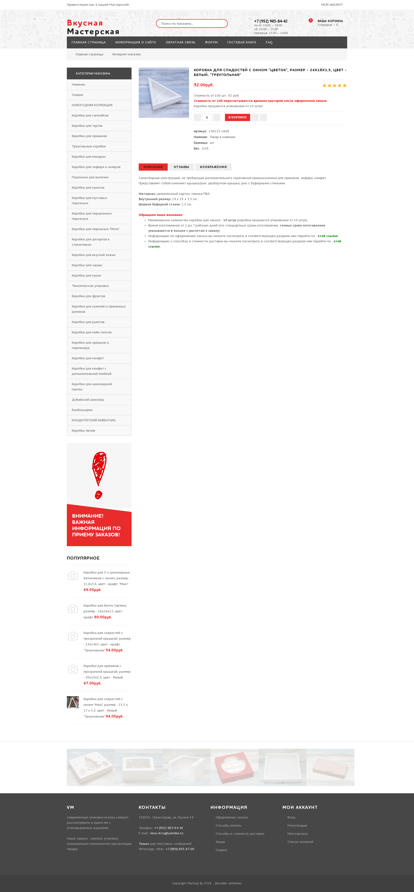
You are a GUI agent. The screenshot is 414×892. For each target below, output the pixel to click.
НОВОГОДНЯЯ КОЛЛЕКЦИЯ (92, 105)
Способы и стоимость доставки (240, 834)
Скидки (77, 95)
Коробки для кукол (86, 275)
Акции (220, 842)
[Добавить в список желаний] (255, 117)
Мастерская (93, 27)
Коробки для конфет (88, 358)
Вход (291, 817)
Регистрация (297, 825)
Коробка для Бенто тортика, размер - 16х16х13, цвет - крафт (105, 611)
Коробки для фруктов (88, 296)
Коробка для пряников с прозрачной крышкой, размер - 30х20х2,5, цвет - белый (107, 671)
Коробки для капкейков (90, 115)
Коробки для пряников (89, 136)
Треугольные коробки (89, 146)
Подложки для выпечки (90, 177)
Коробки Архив (83, 431)
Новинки (78, 84)
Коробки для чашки (87, 265)
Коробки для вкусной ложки (93, 255)
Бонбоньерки (82, 410)
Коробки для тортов (87, 126)
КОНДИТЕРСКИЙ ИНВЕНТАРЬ (94, 420)
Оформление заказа (232, 817)
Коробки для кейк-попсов (92, 332)
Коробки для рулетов (88, 322)
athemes (235, 883)
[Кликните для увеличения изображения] (164, 93)
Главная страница (89, 54)
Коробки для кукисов (88, 187)
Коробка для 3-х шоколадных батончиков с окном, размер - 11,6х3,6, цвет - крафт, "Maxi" (107, 578)
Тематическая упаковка (90, 286)
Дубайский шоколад (88, 400)
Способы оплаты (229, 825)
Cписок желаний (300, 842)
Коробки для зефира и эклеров (96, 167)
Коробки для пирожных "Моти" (95, 229)
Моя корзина (298, 834)
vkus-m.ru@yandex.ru (166, 833)
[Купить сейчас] (263, 117)
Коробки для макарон (89, 157)
